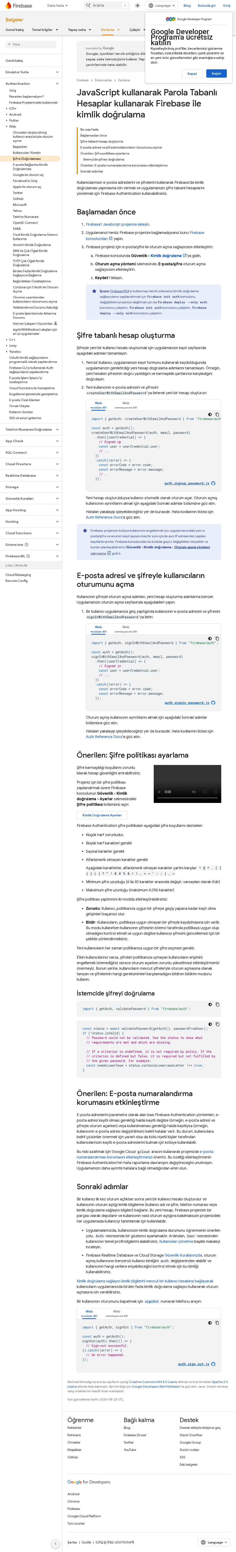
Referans (74, 1435)
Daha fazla (55, 5)
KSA (119, 291)
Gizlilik (86, 1542)
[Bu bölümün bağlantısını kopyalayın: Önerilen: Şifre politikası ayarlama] (193, 755)
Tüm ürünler (76, 1523)
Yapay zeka (77, 30)
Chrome (74, 1501)
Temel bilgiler (42, 30)
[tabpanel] (153, 451)
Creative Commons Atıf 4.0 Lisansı (153, 1382)
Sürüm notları (189, 1450)
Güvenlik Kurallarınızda (183, 1255)
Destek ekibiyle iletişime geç (200, 1428)
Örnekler (74, 1442)
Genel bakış (15, 30)
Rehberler (75, 1428)
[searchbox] (31, 44)
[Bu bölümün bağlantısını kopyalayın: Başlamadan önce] (140, 212)
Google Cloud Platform (84, 1516)
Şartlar (72, 1542)
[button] (27, 72)
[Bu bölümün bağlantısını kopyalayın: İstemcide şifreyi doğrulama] (159, 994)
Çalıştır (135, 30)
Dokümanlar (103, 80)
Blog (187, 5)
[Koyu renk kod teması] (210, 414)
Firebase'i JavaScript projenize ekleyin (117, 224)
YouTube (130, 1450)
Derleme (107, 30)
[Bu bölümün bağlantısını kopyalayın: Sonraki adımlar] (133, 1187)
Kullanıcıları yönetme (176, 1241)
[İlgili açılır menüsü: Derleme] (119, 29)
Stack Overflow (191, 1435)
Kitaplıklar (75, 1450)
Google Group (190, 1442)
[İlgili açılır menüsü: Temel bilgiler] (58, 29)
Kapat (192, 74)
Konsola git (206, 5)
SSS (182, 1457)
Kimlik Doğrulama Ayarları (102, 815)
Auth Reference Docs (104, 517)
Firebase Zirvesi (135, 1435)
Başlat (216, 73)
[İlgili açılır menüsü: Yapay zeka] (91, 29)
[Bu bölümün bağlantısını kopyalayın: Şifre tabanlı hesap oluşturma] (179, 336)
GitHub (73, 1457)
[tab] (98, 405)
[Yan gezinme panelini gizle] (55, 1543)
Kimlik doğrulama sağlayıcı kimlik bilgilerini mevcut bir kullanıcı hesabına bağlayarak (145, 1281)
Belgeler (14, 20)
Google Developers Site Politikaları (156, 1387)
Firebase (83, 80)
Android (74, 1494)
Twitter (129, 1442)
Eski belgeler (189, 1464)
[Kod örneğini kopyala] (217, 414)
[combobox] (107, 5)
